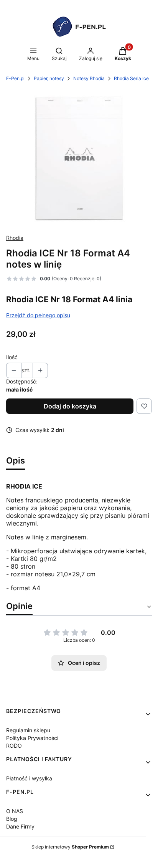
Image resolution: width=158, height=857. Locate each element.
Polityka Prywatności (32, 738)
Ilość (12, 357)
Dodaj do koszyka (70, 406)
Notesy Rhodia (89, 78)
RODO (14, 745)
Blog (11, 818)
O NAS (14, 811)
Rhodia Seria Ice (131, 78)
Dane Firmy (20, 826)
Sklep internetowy (70, 847)
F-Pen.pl (15, 78)
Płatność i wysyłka (29, 778)
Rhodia (14, 237)
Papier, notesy (49, 78)
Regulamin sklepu (28, 730)
